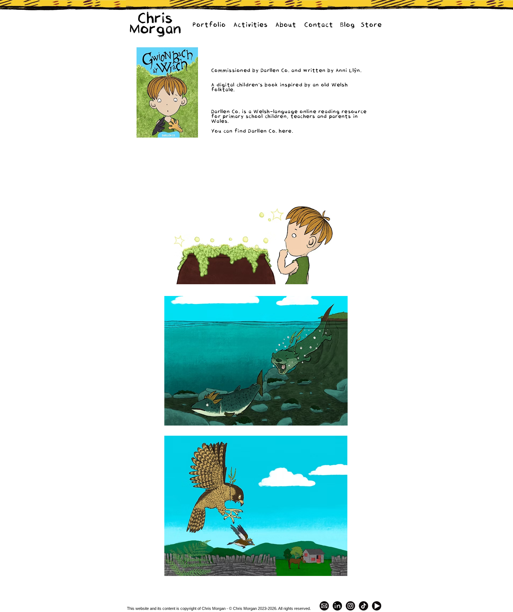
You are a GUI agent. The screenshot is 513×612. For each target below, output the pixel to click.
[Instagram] (350, 606)
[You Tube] (376, 606)
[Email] (324, 606)
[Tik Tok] (363, 606)
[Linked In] (337, 606)
